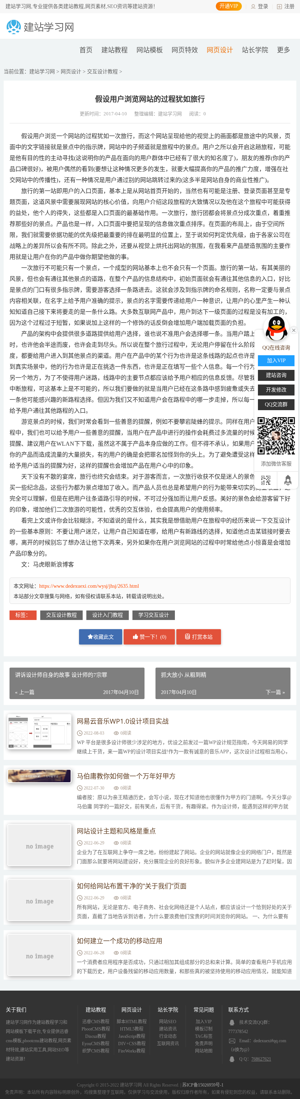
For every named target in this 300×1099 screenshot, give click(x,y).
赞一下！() (152, 637)
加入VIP (204, 1021)
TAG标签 (204, 1036)
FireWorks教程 (131, 1051)
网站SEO (167, 1021)
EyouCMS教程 (95, 1043)
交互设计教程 (102, 71)
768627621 (261, 1059)
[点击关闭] (293, 329)
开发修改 (276, 390)
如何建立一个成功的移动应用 (119, 940)
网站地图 (204, 1051)
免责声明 (204, 1043)
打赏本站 (202, 637)
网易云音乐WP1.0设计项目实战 (123, 721)
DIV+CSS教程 (132, 1043)
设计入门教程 (107, 615)
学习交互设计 (153, 615)
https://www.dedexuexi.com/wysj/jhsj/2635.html (89, 586)
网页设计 (220, 50)
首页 (86, 50)
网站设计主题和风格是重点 (116, 831)
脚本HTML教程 (132, 1021)
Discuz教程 (95, 1036)
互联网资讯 (168, 1043)
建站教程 (114, 50)
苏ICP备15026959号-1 (203, 1085)
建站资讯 (168, 1029)
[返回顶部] (288, 480)
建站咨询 (276, 375)
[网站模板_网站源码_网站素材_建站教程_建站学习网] (41, 33)
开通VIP (229, 6)
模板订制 (204, 1029)
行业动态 (168, 1036)
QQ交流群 (276, 404)
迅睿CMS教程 (95, 1021)
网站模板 (149, 50)
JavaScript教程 (132, 1036)
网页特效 (185, 50)
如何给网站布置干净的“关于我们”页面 (132, 885)
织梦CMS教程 (95, 1051)
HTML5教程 (131, 1029)
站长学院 (255, 50)
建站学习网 (42, 71)
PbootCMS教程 (96, 1029)
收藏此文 (103, 637)
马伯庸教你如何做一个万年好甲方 (126, 776)
